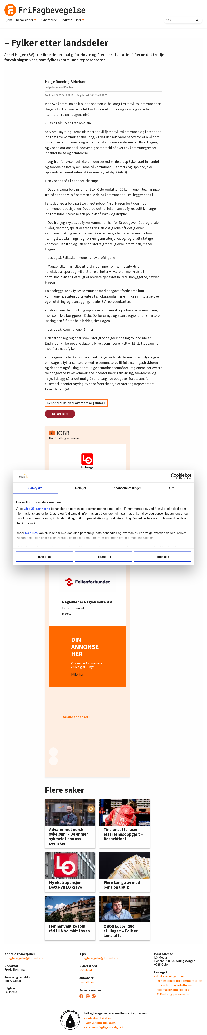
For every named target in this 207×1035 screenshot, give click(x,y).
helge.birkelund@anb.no (59, 87)
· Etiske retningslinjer (169, 976)
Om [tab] (171, 488)
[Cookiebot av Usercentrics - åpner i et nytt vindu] (173, 476)
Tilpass (101, 556)
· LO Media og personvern (171, 994)
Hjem (8, 20)
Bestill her (86, 982)
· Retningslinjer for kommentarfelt (178, 981)
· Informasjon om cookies (171, 990)
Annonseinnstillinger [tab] (126, 488)
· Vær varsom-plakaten (100, 1023)
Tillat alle (162, 556)
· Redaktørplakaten (97, 1018)
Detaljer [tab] (80, 488)
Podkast (66, 20)
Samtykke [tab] (35, 488)
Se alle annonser (75, 717)
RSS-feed (85, 970)
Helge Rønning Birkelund (66, 82)
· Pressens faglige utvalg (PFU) (105, 1027)
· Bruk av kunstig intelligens (173, 985)
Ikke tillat (44, 556)
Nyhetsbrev (48, 20)
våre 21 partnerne (37, 508)
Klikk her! (77, 674)
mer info (31, 533)
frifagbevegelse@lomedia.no (24, 958)
